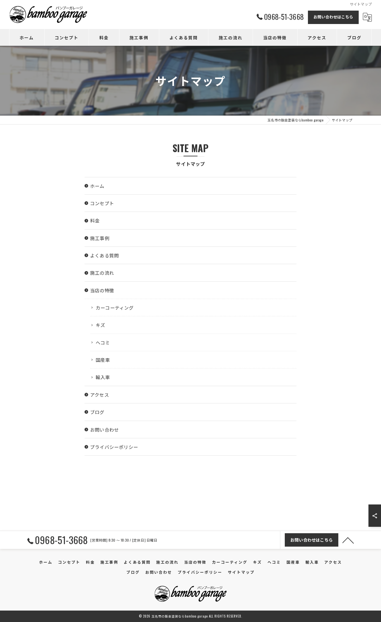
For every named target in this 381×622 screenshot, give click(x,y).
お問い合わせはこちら (333, 17)
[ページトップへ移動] (348, 540)
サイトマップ (241, 572)
